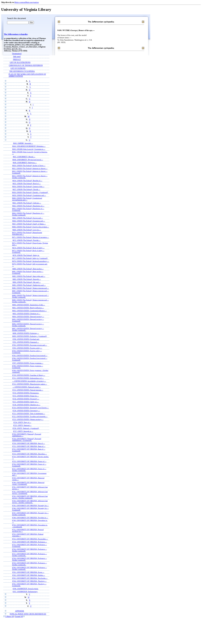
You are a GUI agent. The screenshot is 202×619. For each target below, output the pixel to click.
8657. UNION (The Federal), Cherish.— (26, 189)
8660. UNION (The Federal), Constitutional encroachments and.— (27, 199)
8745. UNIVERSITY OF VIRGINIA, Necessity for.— (30, 505)
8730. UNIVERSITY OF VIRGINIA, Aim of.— (28, 443)
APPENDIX (19, 611)
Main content (19, 2)
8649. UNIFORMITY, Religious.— (25, 162)
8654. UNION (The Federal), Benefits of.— (27, 180)
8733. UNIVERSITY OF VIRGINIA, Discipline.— (29, 454)
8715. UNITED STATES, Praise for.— (26, 396)
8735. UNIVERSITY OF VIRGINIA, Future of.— (29, 461)
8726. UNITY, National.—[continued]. (26, 428)
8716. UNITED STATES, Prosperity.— (26, 399)
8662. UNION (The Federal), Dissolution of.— (28, 206)
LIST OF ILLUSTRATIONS (20, 62)
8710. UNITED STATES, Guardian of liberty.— (28, 375)
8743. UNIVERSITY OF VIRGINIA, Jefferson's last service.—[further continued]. (30, 497)
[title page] (17, 57)
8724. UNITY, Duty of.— (22, 422)
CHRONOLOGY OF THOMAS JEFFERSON (26, 65)
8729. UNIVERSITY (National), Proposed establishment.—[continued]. (26, 439)
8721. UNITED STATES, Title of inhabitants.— (28, 413)
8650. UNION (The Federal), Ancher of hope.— (28, 165)
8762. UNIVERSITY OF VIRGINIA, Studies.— (28, 575)
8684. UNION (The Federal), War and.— (27, 282)
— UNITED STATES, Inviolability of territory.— (29, 381)
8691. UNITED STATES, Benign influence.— (28, 308)
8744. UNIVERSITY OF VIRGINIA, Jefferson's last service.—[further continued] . (30, 501)
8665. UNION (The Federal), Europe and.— (27, 218)
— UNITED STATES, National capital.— (27, 387)
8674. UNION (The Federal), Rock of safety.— (28, 248)
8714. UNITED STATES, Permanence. (26, 393)
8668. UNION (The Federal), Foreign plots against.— (30, 227)
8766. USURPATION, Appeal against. (25, 588)
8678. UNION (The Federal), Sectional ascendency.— (30, 261)
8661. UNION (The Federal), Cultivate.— (26, 203)
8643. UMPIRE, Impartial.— (23, 143)
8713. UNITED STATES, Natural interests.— (27, 390)
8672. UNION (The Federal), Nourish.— (27, 240)
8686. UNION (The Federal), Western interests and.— (30, 288)
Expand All (19, 617)
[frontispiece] (16, 54)
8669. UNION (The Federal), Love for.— (26, 230)
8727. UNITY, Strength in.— (23, 431)
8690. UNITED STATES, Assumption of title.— (28, 305)
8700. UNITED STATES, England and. (26, 339)
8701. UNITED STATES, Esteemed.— (26, 342)
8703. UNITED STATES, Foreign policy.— (27, 348)
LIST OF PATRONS (17, 68)
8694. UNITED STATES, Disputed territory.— (28, 316)
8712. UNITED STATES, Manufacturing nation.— (29, 384)
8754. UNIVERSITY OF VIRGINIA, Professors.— (29, 542)
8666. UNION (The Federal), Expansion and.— (28, 221)
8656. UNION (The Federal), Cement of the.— (28, 186)
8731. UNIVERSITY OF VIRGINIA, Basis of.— (28, 446)
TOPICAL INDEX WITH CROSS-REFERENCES (28, 614)
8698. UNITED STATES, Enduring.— (26, 333)
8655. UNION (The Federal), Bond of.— (27, 183)
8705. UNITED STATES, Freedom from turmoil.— (29, 355)
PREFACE (17, 60)
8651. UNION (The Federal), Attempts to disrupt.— (29, 168)
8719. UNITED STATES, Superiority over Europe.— (30, 407)
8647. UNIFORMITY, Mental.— (24, 157)
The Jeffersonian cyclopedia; (16, 34)
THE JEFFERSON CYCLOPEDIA (22, 71)
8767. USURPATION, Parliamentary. (25, 591)
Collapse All (9, 617)
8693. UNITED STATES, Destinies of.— (26, 313)
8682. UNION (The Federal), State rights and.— (28, 276)
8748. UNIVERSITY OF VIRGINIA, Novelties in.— (30, 517)
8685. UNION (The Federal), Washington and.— (29, 285)
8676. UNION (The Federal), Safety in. (26, 255)
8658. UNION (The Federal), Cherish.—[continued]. (30, 192)
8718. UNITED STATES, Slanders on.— (26, 405)
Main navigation (32, 2)
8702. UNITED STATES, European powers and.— (29, 345)
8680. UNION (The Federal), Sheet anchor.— (28, 269)
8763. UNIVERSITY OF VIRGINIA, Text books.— (29, 578)
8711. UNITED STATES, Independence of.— (28, 378)
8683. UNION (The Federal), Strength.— (27, 279)
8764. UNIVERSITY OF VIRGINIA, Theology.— (29, 581)
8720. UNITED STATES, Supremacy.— (26, 410)
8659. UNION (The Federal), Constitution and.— (29, 195)
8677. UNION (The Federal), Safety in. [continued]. (30, 258)
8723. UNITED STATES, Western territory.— (27, 419)
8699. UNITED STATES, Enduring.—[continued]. (29, 336)
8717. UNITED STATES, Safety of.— (26, 402)
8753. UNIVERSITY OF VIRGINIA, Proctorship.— (30, 539)
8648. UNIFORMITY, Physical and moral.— (27, 159)
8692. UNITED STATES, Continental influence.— (29, 310)
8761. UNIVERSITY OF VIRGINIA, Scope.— (28, 572)
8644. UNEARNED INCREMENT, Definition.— (29, 146)
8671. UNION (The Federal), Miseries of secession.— (30, 237)
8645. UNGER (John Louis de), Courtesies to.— (28, 149)
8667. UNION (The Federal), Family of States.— (29, 224)
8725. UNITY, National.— (22, 425)
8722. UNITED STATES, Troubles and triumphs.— (29, 416)
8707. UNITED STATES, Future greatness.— (27, 363)
